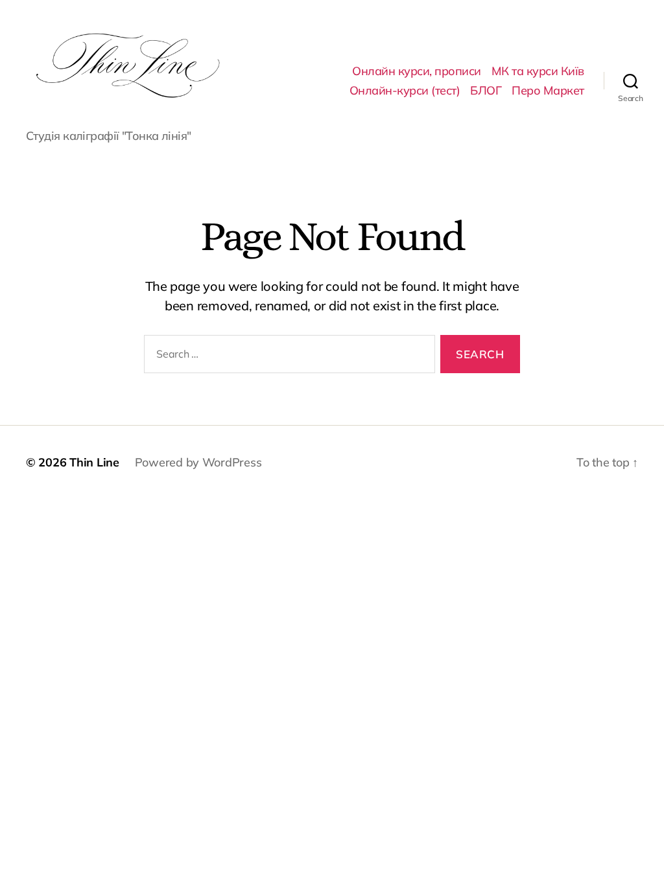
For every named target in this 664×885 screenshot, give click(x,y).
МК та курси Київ (538, 71)
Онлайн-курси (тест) (405, 91)
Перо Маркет (548, 91)
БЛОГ (485, 91)
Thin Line (94, 462)
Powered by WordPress (198, 462)
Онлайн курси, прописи (416, 71)
